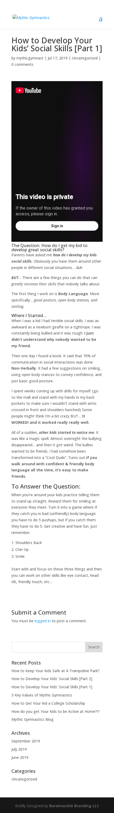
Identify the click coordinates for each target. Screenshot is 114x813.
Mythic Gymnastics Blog (32, 719)
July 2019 (19, 749)
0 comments (22, 64)
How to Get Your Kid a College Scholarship (48, 703)
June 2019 (19, 757)
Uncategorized (85, 58)
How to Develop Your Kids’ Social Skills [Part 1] (51, 686)
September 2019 (25, 741)
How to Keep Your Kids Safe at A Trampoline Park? (55, 670)
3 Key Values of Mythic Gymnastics (41, 695)
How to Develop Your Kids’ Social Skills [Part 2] (51, 678)
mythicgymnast (29, 58)
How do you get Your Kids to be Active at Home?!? (55, 711)
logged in (42, 620)
